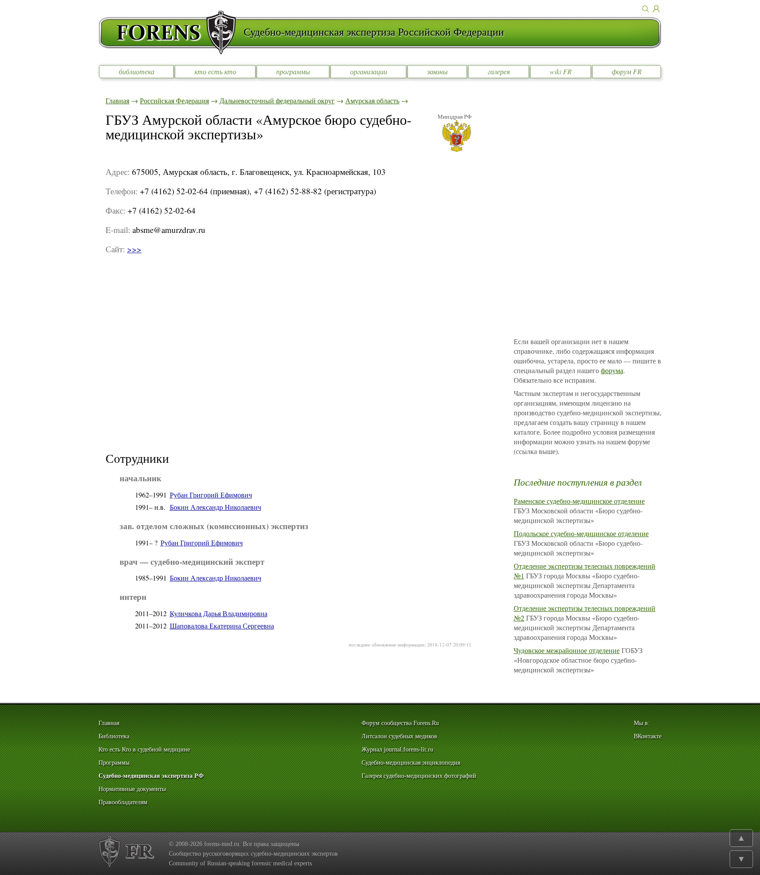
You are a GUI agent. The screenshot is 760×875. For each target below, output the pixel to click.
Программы (114, 762)
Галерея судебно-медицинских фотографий (419, 776)
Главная (117, 100)
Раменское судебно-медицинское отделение (579, 500)
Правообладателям (123, 802)
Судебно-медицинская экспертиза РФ (151, 776)
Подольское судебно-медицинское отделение (581, 533)
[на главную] (171, 32)
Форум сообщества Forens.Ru (400, 723)
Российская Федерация (174, 100)
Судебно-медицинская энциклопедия (411, 762)
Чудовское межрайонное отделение (567, 650)
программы (293, 71)
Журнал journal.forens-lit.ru (397, 749)
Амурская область (372, 100)
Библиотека (114, 736)
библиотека (136, 71)
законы (437, 71)
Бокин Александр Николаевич (215, 507)
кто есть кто (215, 71)
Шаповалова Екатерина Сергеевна (222, 625)
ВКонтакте (647, 736)
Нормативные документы (132, 789)
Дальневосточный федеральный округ (277, 100)
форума (612, 370)
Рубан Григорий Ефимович (211, 494)
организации (368, 71)
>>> (134, 248)
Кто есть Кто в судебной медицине (144, 749)
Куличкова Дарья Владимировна (218, 613)
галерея (499, 71)
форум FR (627, 71)
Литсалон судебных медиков (399, 736)
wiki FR (561, 71)
